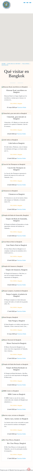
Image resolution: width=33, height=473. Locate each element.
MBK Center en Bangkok (16, 394)
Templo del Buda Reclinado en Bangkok (16, 369)
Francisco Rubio (21, 107)
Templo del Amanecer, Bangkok (16, 270)
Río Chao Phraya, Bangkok (16, 443)
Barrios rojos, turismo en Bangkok (16, 419)
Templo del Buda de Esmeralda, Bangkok (16, 220)
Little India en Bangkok (16, 143)
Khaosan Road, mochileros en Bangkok (16, 91)
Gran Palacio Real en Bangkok (16, 245)
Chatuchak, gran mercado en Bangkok (16, 118)
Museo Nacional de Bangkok (16, 343)
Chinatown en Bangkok (16, 194)
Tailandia (13, 103)
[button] (18, 47)
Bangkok (20, 103)
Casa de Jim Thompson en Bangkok (16, 169)
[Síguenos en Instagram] (30, 2)
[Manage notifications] (28, 469)
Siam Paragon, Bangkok (16, 321)
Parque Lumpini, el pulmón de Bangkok (16, 295)
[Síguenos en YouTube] (27, 2)
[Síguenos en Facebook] (24, 2)
